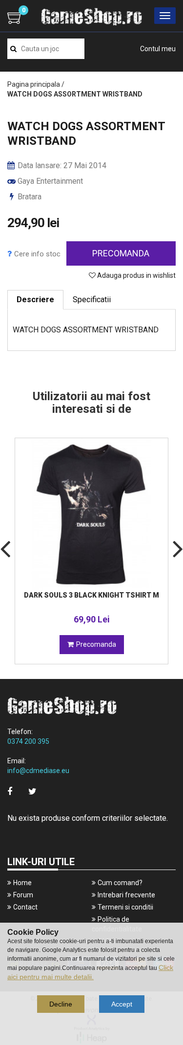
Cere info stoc (37, 254)
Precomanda (120, 253)
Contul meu (158, 49)
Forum (23, 895)
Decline (60, 1004)
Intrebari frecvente (126, 895)
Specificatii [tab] (92, 299)
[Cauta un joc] (13, 48)
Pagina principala (33, 84)
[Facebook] (9, 791)
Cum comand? (120, 883)
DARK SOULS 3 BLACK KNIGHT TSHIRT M (91, 595)
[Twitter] (32, 791)
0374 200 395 (28, 741)
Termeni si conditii (125, 907)
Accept (121, 1004)
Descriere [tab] (35, 299)
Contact (25, 907)
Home (22, 883)
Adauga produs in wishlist (136, 275)
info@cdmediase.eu (38, 770)
